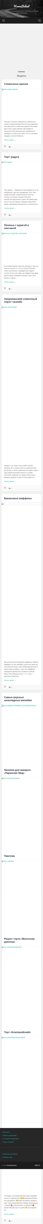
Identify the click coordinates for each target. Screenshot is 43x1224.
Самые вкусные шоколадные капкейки (18, 699)
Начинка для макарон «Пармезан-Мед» (17, 771)
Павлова (9, 856)
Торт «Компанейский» (17, 1032)
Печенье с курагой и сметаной (16, 226)
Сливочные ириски (16, 84)
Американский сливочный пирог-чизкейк (20, 300)
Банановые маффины (18, 498)
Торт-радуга (11, 156)
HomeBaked (21, 6)
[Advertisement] (21, 46)
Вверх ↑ (38, 1165)
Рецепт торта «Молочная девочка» (19, 940)
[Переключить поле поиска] (39, 20)
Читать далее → (10, 140)
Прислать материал (10, 1154)
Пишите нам (7, 1157)
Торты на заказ (8, 1142)
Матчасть (6, 1132)
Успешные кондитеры (11, 1139)
